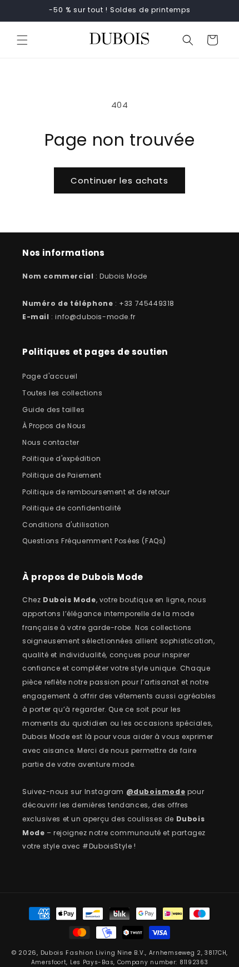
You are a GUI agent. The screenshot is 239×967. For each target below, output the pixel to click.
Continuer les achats (119, 180)
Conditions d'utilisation (65, 524)
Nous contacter (50, 442)
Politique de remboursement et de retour (96, 492)
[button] (22, 40)
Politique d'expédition (61, 458)
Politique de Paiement (62, 475)
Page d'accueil (49, 376)
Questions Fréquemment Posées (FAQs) (94, 541)
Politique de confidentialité (71, 508)
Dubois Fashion (67, 952)
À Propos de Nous (54, 425)
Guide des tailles (53, 409)
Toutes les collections (62, 393)
